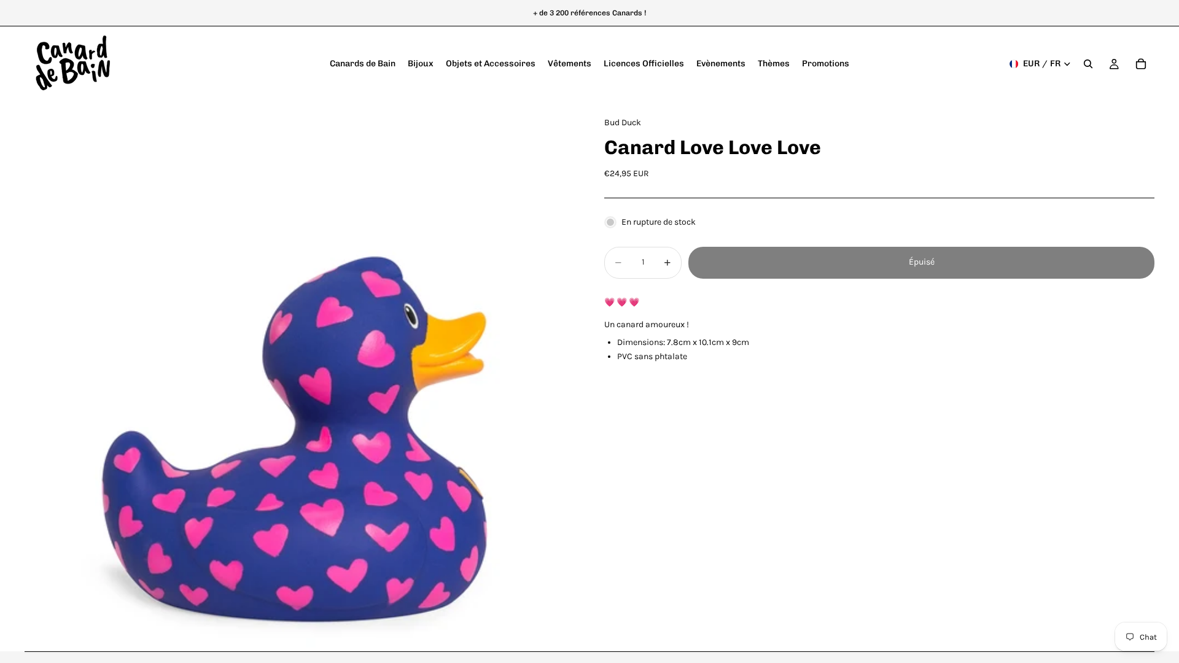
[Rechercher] (1088, 63)
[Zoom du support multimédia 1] (300, 376)
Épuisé (922, 262)
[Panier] (1140, 63)
